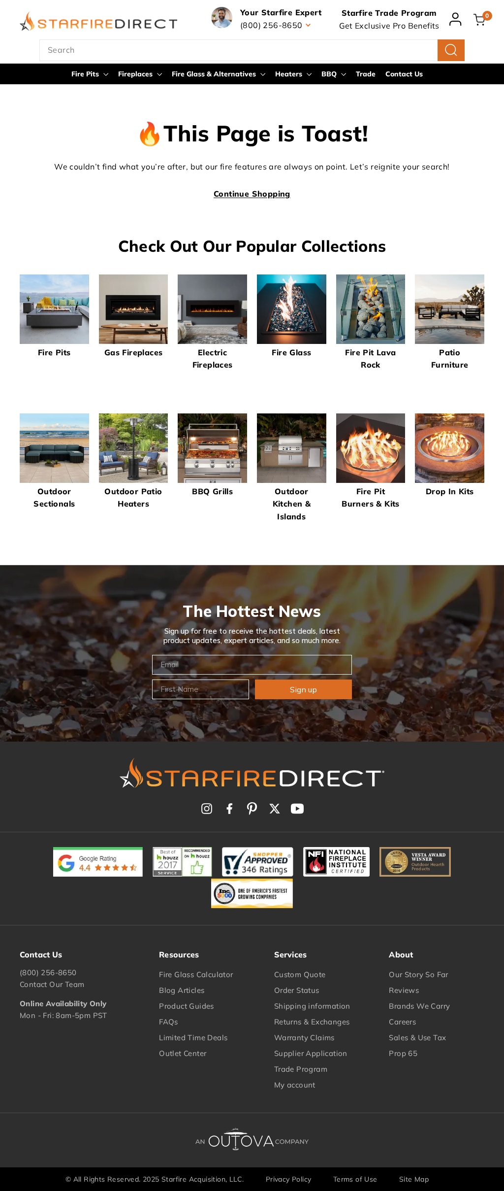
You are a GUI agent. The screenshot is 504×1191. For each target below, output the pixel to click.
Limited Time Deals (193, 1037)
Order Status (296, 990)
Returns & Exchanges (312, 1021)
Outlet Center (182, 1053)
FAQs (168, 1021)
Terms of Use (355, 1179)
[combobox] (252, 50)
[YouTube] (297, 808)
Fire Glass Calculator (196, 974)
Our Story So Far (418, 974)
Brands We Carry (419, 1006)
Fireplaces (136, 73)
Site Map (414, 1179)
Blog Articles (181, 990)
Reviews (404, 990)
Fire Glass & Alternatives (215, 73)
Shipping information (312, 1006)
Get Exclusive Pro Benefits (389, 26)
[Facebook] (229, 808)
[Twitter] (274, 808)
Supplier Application (310, 1053)
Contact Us (404, 73)
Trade (366, 73)
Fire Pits (86, 73)
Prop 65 (403, 1053)
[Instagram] (206, 808)
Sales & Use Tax (417, 1037)
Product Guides (186, 1006)
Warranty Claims (304, 1037)
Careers (402, 1021)
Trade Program (300, 1069)
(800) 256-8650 (48, 972)
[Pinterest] (252, 808)
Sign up (303, 689)
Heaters (289, 73)
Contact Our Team (52, 984)
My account (294, 1084)
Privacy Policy (289, 1179)
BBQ (330, 73)
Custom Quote (300, 974)
